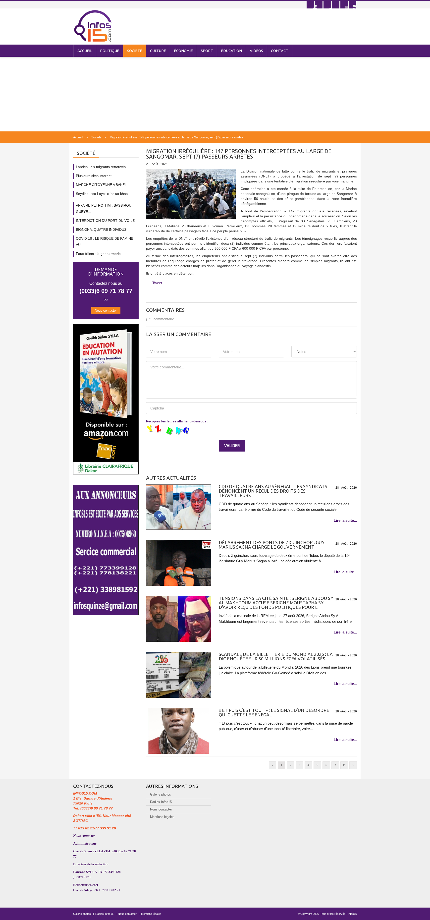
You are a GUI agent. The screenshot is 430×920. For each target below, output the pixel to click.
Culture (158, 51)
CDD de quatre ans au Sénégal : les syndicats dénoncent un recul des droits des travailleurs (273, 491)
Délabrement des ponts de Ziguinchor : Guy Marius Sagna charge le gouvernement (271, 544)
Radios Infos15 (161, 802)
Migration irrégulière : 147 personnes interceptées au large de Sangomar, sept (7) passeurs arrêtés (176, 137)
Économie (183, 51)
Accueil (84, 51)
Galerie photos (160, 794)
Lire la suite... (345, 520)
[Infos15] (92, 26)
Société (134, 51)
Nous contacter (106, 310)
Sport (207, 51)
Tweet (157, 283)
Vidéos (256, 51)
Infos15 (352, 913)
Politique (109, 51)
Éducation (231, 51)
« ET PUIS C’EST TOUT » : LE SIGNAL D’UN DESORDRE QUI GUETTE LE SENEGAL (274, 712)
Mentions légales (162, 817)
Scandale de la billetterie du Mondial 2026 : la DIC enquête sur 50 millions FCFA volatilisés (276, 656)
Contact (279, 51)
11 (344, 765)
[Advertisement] (215, 94)
